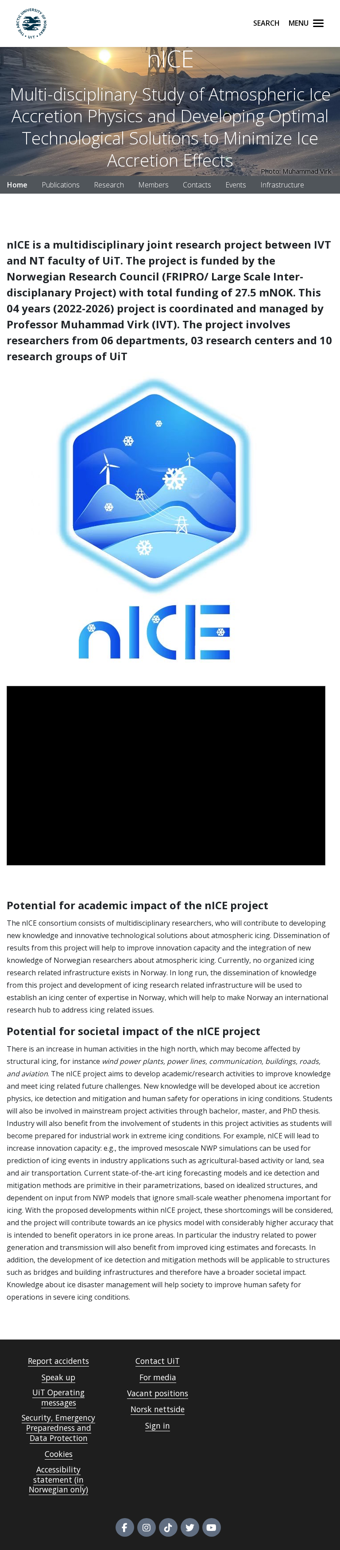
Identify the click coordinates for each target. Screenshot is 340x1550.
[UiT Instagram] (146, 1527)
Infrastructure (282, 185)
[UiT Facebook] (125, 1527)
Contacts (197, 185)
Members (153, 185)
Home (17, 185)
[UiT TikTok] (168, 1527)
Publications (61, 185)
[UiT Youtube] (211, 1527)
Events (235, 185)
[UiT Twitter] (190, 1527)
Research (109, 185)
